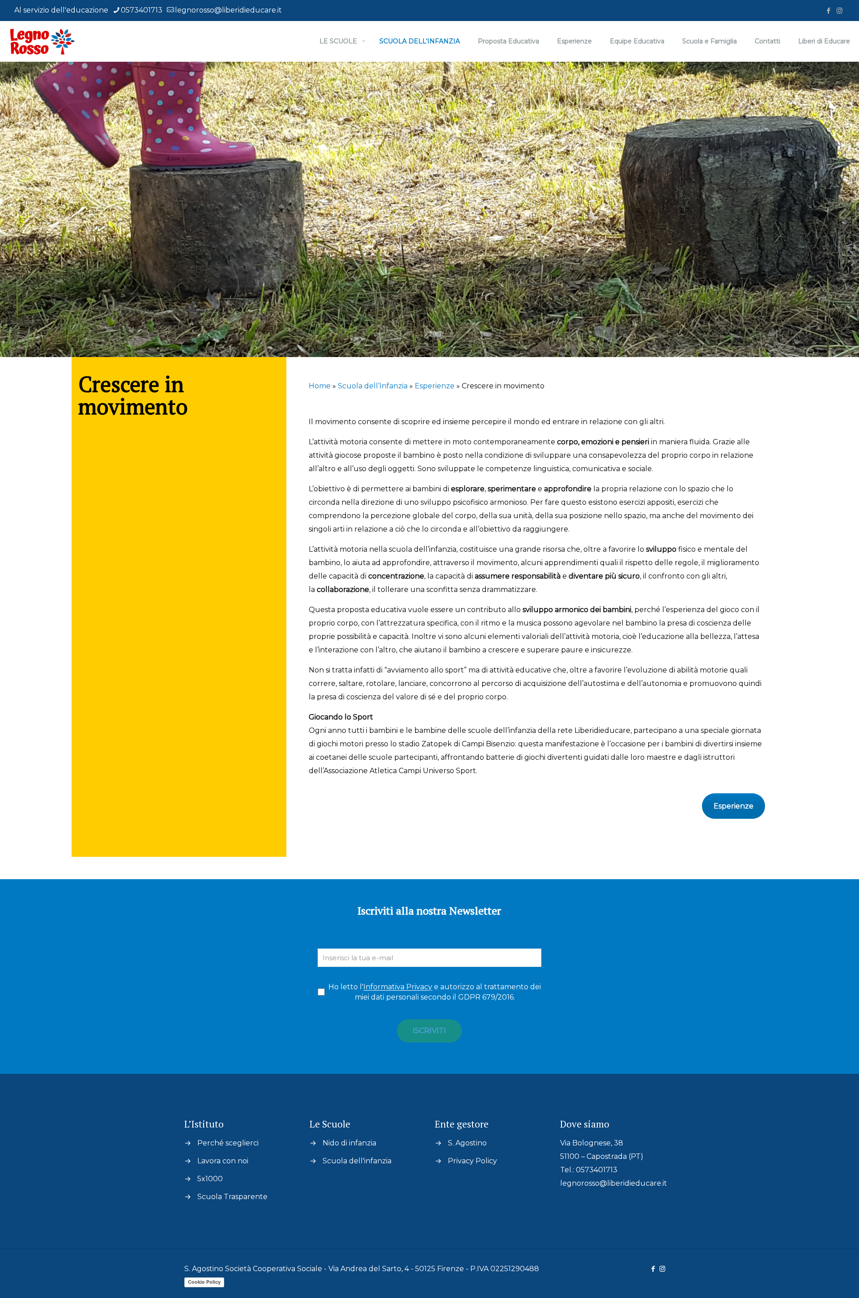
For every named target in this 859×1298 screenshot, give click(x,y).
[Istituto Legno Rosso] (42, 41)
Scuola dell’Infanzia (373, 386)
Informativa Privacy (397, 987)
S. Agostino (467, 1143)
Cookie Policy (204, 1282)
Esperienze (435, 386)
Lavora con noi (222, 1161)
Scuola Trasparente (232, 1196)
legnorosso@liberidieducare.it (228, 10)
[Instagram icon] (839, 10)
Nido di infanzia (349, 1143)
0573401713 (141, 10)
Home (320, 386)
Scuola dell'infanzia (357, 1161)
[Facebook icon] (828, 10)
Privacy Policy (472, 1161)
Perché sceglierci (228, 1143)
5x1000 (210, 1179)
